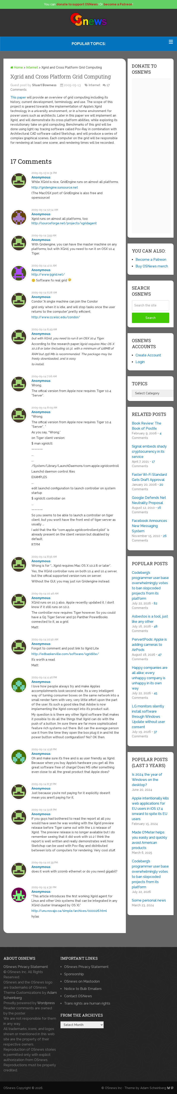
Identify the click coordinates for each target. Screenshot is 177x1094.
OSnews (9, 1088)
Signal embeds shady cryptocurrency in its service (149, 451)
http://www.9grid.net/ (48, 274)
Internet (32, 67)
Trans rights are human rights (87, 1003)
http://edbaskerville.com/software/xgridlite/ (65, 654)
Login (140, 362)
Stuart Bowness (44, 85)
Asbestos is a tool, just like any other (150, 619)
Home (18, 67)
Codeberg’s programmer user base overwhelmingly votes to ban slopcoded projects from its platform (150, 586)
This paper (18, 97)
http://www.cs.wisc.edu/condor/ (56, 317)
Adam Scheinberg (153, 1088)
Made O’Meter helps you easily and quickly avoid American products (149, 840)
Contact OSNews (78, 996)
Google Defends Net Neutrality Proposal (149, 500)
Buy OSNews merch (152, 266)
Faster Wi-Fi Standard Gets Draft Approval (149, 477)
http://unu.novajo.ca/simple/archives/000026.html (69, 911)
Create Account (148, 355)
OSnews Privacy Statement (25, 967)
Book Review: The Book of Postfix (146, 426)
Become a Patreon (151, 260)
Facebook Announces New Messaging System (149, 526)
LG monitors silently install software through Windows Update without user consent (148, 716)
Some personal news (149, 900)
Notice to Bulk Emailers (83, 989)
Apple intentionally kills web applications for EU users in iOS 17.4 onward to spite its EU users (150, 808)
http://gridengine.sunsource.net (55, 187)
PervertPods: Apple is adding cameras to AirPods (149, 644)
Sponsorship (74, 974)
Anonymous (41, 177)
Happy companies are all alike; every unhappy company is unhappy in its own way (150, 678)
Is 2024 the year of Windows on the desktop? (147, 780)
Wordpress (46, 1003)
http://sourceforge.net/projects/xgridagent (64, 223)
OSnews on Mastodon (82, 981)
